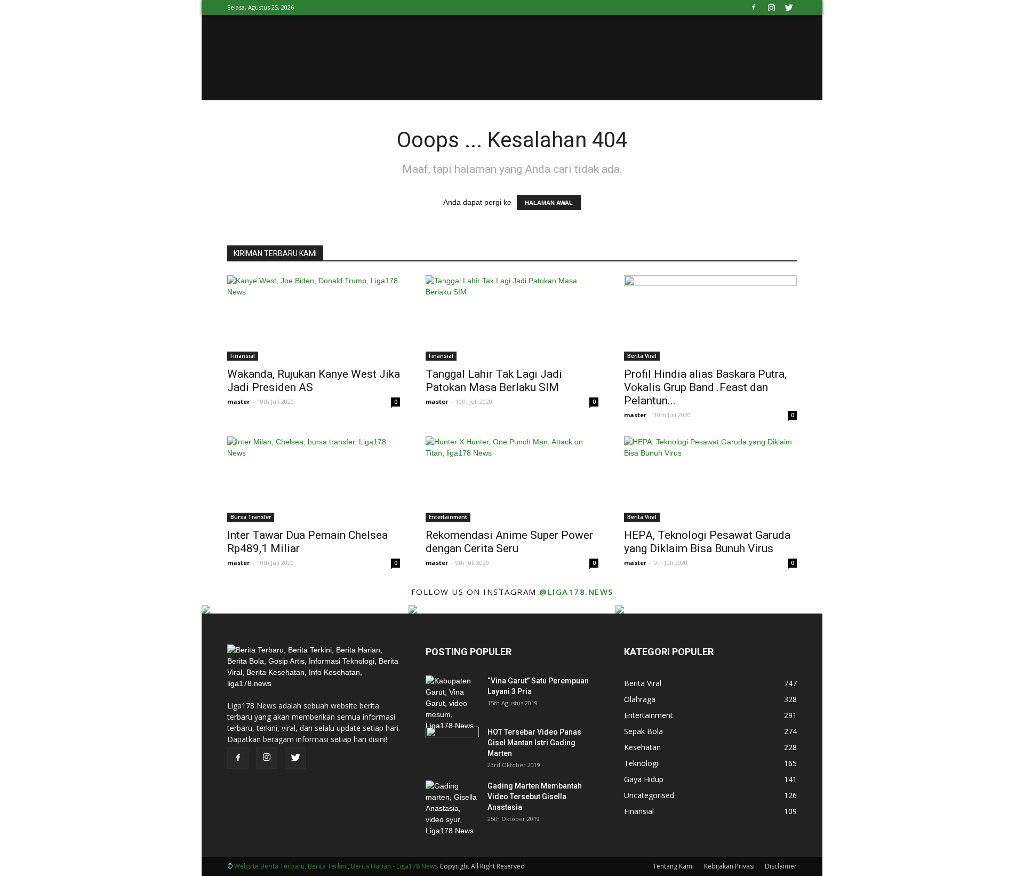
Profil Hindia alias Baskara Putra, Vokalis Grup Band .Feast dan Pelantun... (705, 387)
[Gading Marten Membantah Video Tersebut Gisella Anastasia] (452, 809)
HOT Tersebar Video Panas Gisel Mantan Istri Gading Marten (534, 743)
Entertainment (448, 517)
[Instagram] (771, 7)
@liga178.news (576, 591)
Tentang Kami (673, 866)
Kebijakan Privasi (729, 866)
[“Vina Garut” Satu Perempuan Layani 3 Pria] (452, 703)
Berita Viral (642, 356)
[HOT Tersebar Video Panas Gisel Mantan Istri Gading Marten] (452, 745)
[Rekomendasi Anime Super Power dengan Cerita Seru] (512, 479)
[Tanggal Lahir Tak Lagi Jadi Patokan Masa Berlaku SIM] (512, 318)
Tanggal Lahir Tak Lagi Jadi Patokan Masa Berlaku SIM (494, 381)
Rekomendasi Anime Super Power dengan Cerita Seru (509, 542)
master (238, 401)
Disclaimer (781, 866)
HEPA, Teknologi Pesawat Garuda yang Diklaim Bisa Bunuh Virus (707, 542)
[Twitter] (789, 7)
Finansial (242, 356)
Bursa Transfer (250, 517)
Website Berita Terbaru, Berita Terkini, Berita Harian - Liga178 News (336, 866)
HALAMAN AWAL (549, 203)
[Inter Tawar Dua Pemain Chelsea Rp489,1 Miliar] (313, 479)
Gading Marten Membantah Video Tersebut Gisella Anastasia (534, 796)
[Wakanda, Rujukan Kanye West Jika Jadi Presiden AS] (313, 318)
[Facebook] (754, 7)
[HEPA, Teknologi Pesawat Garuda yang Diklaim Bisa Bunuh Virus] (710, 479)
